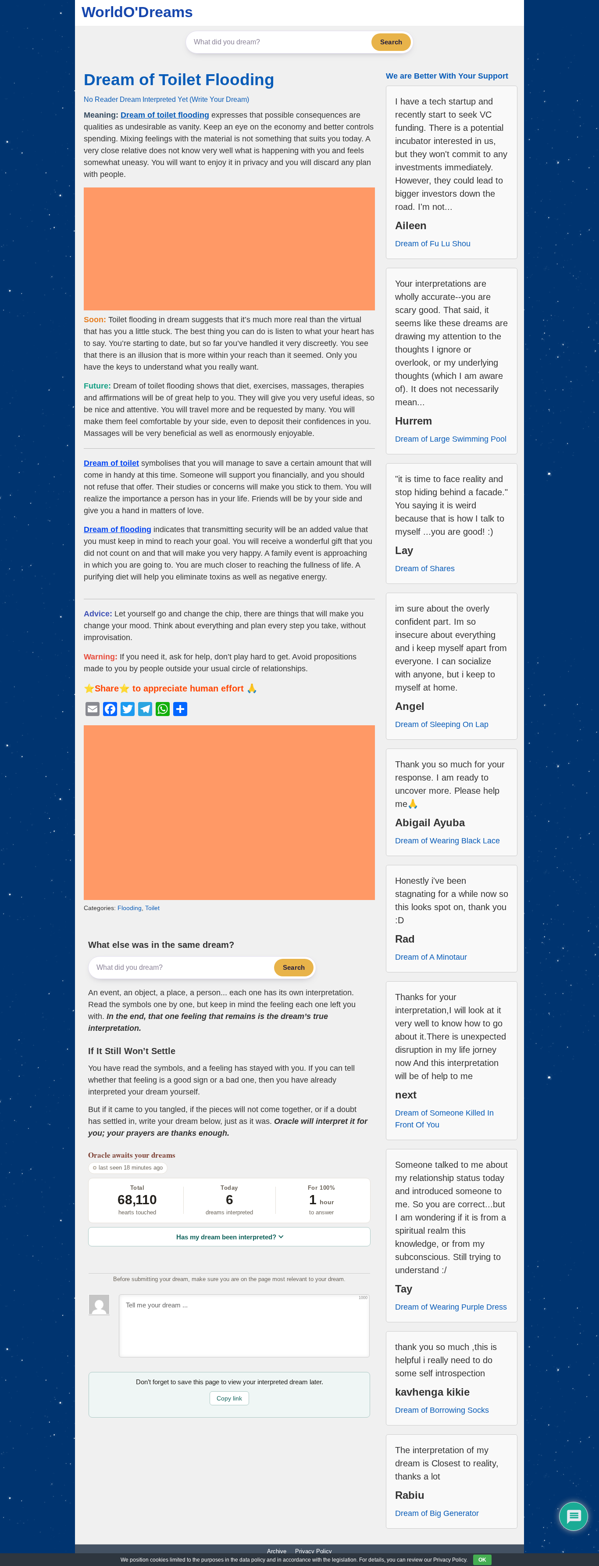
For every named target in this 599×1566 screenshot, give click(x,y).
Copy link (229, 1398)
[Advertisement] (229, 248)
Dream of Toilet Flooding (179, 80)
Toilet (152, 907)
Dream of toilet (111, 463)
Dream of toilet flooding (165, 115)
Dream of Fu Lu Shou (433, 243)
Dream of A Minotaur (431, 957)
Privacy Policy (313, 1551)
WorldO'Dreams (137, 12)
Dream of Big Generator (437, 1513)
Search (391, 42)
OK (482, 1560)
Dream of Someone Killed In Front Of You (444, 1119)
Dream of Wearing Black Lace (447, 840)
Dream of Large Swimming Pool (450, 439)
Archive (276, 1551)
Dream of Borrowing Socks (442, 1410)
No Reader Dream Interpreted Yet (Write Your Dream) (166, 99)
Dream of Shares (425, 568)
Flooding (130, 907)
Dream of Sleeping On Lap (441, 724)
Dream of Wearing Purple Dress (451, 1307)
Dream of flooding (117, 529)
